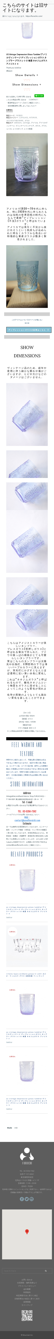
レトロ (9, 129)
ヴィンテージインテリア (25, 126)
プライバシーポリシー (27, 1286)
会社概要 (27, 1289)
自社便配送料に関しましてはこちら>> (22, 106)
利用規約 (27, 1292)
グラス (27, 120)
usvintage (26, 123)
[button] (27, 1232)
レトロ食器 (28, 129)
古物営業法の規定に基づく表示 (27, 1298)
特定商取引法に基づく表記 (27, 1295)
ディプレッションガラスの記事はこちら (27, 330)
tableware (18, 123)
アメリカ (34, 123)
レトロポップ (18, 129)
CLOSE (50, 2)
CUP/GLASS (23, 117)
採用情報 (27, 1302)
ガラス (37, 126)
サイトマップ (27, 1305)
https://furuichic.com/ (34, 16)
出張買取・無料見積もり (27, 1282)
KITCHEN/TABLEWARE (15, 120)
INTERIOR (33, 117)
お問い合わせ (27, 1279)
